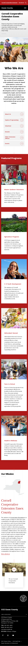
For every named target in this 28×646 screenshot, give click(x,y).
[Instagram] (7, 635)
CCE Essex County (9, 609)
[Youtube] (13, 635)
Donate (7, 132)
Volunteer (8, 126)
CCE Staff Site (16, 641)
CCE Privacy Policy (6, 641)
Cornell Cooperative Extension (10, 2)
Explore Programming (11, 120)
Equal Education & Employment (9, 643)
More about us (5, 554)
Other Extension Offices (10, 137)
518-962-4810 (8, 625)
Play (14, 570)
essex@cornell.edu (6, 629)
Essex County (7, 8)
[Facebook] (2, 635)
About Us (8, 114)
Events (7, 143)
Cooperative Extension (17, 517)
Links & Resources (6, 614)
